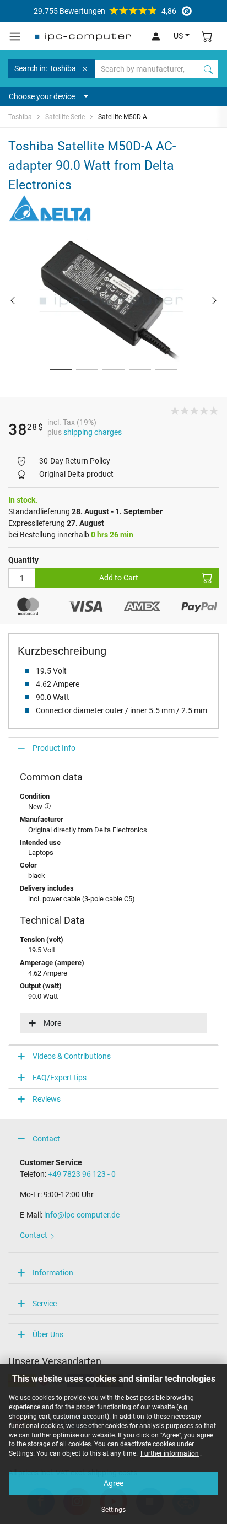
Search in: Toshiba (45, 68)
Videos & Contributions (72, 1056)
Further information (169, 1453)
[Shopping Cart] (207, 36)
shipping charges (92, 432)
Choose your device (42, 96)
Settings (113, 1510)
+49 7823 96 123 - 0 (82, 1174)
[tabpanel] (113, 300)
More (52, 1023)
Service (45, 1303)
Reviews (47, 1099)
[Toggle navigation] (14, 36)
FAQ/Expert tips (60, 1077)
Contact (46, 1138)
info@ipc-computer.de (82, 1214)
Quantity (23, 560)
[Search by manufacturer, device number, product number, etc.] (208, 68)
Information (53, 1272)
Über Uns (48, 1334)
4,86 (105, 11)
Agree (113, 1483)
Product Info (54, 748)
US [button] (178, 35)
